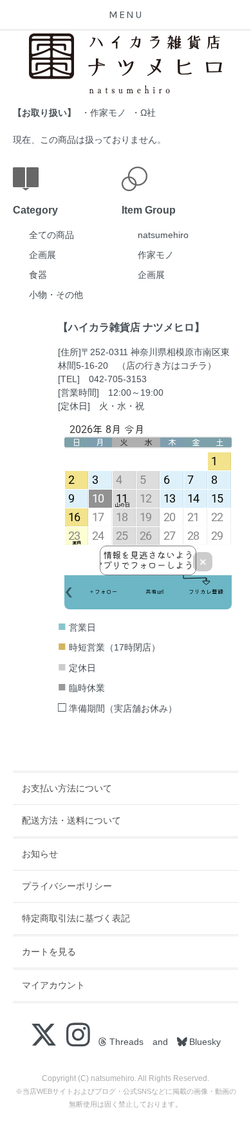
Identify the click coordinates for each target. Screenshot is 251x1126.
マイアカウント (53, 985)
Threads (125, 1042)
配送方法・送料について (71, 820)
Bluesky (204, 1042)
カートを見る (49, 951)
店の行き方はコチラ (166, 365)
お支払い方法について (67, 788)
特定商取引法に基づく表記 (76, 918)
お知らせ (40, 854)
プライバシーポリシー (67, 886)
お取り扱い (44, 112)
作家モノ (108, 112)
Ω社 (148, 112)
